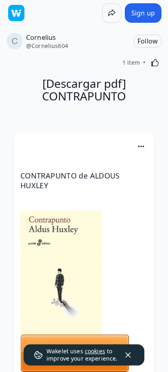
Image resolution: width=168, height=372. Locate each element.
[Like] (154, 62)
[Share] (112, 13)
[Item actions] (141, 146)
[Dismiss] (128, 354)
